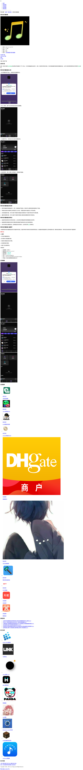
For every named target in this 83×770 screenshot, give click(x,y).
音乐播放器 (8, 52)
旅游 (5, 763)
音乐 (8, 66)
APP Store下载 (3, 56)
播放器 (13, 52)
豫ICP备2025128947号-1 (5, 768)
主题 (3, 763)
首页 (4, 3)
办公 (9, 763)
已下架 (1, 58)
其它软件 (10, 12)
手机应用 (4, 5)
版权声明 (6, 764)
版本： (4, 49)
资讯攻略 (4, 7)
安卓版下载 (2, 54)
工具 (1, 763)
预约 (1, 57)
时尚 (13, 763)
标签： (4, 52)
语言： (4, 51)
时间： (4, 47)
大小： (4, 48)
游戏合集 (4, 8)
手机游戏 (4, 4)
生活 (29, 224)
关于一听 (2, 764)
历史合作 (14, 764)
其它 (15, 763)
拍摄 (11, 763)
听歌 (11, 52)
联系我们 (10, 764)
